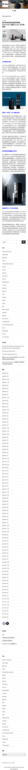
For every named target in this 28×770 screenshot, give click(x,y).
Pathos (4, 300)
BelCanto (4, 257)
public (3, 303)
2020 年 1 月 (5, 522)
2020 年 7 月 (5, 504)
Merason (4, 288)
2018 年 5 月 (5, 583)
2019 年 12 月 (5, 525)
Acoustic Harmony (6, 251)
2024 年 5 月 (5, 407)
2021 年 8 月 (5, 467)
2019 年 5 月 (5, 547)
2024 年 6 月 (5, 403)
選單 (15, 10)
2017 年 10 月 (5, 605)
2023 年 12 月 (5, 410)
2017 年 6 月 (5, 611)
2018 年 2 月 (5, 592)
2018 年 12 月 (5, 562)
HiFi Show (4, 276)
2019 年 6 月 (5, 544)
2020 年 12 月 (5, 489)
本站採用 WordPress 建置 (8, 762)
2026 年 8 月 (5, 373)
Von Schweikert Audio (7, 324)
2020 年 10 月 (5, 495)
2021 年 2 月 (5, 486)
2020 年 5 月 (5, 510)
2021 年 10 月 (5, 464)
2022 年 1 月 (5, 455)
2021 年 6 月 (5, 474)
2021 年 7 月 (5, 470)
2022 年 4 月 (5, 446)
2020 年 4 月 (5, 513)
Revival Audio (5, 309)
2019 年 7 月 (5, 541)
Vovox (3, 327)
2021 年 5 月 (5, 477)
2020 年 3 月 (5, 516)
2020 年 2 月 (5, 519)
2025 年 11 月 (5, 382)
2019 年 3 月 (5, 553)
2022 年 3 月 (5, 449)
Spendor (4, 315)
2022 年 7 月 (5, 440)
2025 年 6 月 (5, 388)
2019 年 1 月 (5, 559)
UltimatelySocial (14, 769)
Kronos (4, 279)
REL (3, 306)
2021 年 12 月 (5, 458)
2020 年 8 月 (5, 501)
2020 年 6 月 (5, 507)
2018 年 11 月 (5, 565)
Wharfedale (5, 331)
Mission (4, 291)
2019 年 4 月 (5, 550)
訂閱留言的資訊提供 (7, 640)
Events (4, 270)
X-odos (4, 334)
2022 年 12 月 (5, 428)
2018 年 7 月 (5, 577)
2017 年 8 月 (5, 608)
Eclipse (4, 267)
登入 (3, 634)
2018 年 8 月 (5, 574)
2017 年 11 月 (5, 602)
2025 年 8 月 (5, 385)
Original (4, 297)
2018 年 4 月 (5, 586)
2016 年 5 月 (5, 617)
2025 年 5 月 (5, 391)
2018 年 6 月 (5, 580)
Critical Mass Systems (7, 263)
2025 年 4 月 (5, 394)
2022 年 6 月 (5, 443)
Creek (3, 260)
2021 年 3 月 (5, 483)
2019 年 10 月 (5, 531)
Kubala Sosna (5, 282)
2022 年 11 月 (5, 431)
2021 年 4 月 (5, 480)
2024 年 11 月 (5, 397)
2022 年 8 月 (5, 437)
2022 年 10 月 (5, 434)
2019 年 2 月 (5, 556)
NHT (3, 294)
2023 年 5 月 (5, 416)
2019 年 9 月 (5, 534)
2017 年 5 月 (5, 614)
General (4, 273)
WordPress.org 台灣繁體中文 (9, 643)
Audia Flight (5, 254)
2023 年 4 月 (5, 419)
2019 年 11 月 (5, 528)
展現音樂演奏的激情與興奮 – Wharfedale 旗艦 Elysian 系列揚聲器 (13, 24)
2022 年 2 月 (5, 452)
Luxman (4, 285)
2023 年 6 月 (5, 413)
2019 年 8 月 (5, 538)
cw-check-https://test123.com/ (9, 354)
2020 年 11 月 (5, 492)
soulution (4, 312)
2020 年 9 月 (5, 498)
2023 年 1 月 (5, 425)
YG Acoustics (5, 337)
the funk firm (5, 318)
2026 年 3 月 (5, 376)
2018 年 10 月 (5, 568)
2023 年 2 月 (5, 422)
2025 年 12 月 (5, 379)
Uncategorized (5, 321)
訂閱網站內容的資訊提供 (8, 637)
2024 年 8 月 (5, 400)
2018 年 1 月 (5, 595)
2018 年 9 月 (5, 571)
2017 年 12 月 (5, 599)
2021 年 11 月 (5, 461)
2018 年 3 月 (5, 589)
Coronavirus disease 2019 (8, 351)
